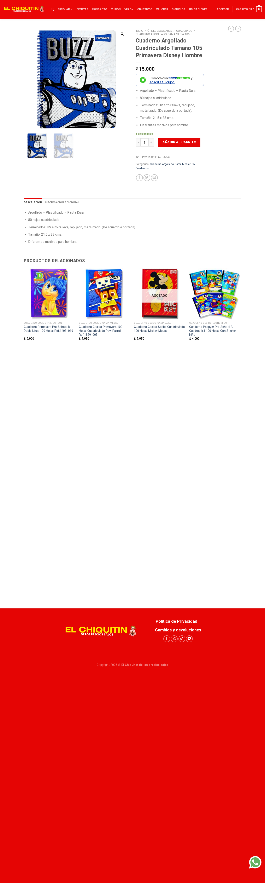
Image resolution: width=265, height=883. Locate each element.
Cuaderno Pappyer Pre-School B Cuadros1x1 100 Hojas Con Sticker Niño (212, 330)
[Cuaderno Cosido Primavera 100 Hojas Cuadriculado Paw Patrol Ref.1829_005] (104, 294)
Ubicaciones (198, 9)
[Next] (240, 438)
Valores (162, 9)
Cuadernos (184, 30)
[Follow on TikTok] (181, 638)
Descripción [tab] (33, 202)
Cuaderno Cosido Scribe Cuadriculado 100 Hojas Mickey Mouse (159, 329)
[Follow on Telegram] (189, 638)
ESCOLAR (64, 9)
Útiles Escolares (159, 30)
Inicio (139, 30)
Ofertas (82, 9)
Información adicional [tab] (62, 202)
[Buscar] (52, 9)
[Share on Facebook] (139, 177)
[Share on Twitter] (146, 177)
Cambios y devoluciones (178, 629)
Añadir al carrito (179, 142)
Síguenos (178, 9)
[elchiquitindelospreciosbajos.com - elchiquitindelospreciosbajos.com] (24, 9)
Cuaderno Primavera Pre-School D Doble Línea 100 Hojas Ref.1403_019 (48, 329)
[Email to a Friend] (154, 177)
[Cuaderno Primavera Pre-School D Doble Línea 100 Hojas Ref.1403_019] (49, 294)
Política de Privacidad (178, 621)
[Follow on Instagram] (174, 638)
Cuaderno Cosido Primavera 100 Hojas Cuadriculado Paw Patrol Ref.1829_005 (100, 330)
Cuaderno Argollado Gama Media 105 (163, 34)
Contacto (99, 9)
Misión (116, 9)
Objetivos (144, 9)
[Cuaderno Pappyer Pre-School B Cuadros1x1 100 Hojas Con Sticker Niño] (214, 294)
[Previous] (24, 438)
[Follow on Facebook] (166, 638)
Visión (129, 9)
